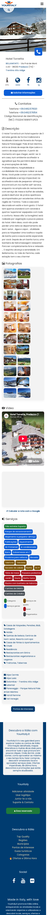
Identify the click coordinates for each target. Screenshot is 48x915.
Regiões (23, 840)
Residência (11, 649)
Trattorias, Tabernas (16, 662)
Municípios (23, 843)
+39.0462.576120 (28, 108)
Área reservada (23, 811)
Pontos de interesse (23, 708)
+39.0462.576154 (28, 112)
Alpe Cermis (12, 674)
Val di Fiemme (13, 695)
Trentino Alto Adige (15, 70)
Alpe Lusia (11, 678)
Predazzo (23, 66)
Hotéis (9, 632)
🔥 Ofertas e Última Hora (23, 858)
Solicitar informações (24, 92)
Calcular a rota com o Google (24, 511)
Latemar (10, 685)
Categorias (23, 854)
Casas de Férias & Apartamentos (22, 642)
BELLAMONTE (12, 63)
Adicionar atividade (23, 791)
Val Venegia (12, 698)
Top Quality (23, 836)
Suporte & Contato (23, 802)
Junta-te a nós (23, 798)
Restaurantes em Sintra (18, 652)
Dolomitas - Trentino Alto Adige (22, 681)
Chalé (9, 645)
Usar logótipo (23, 795)
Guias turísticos (23, 851)
